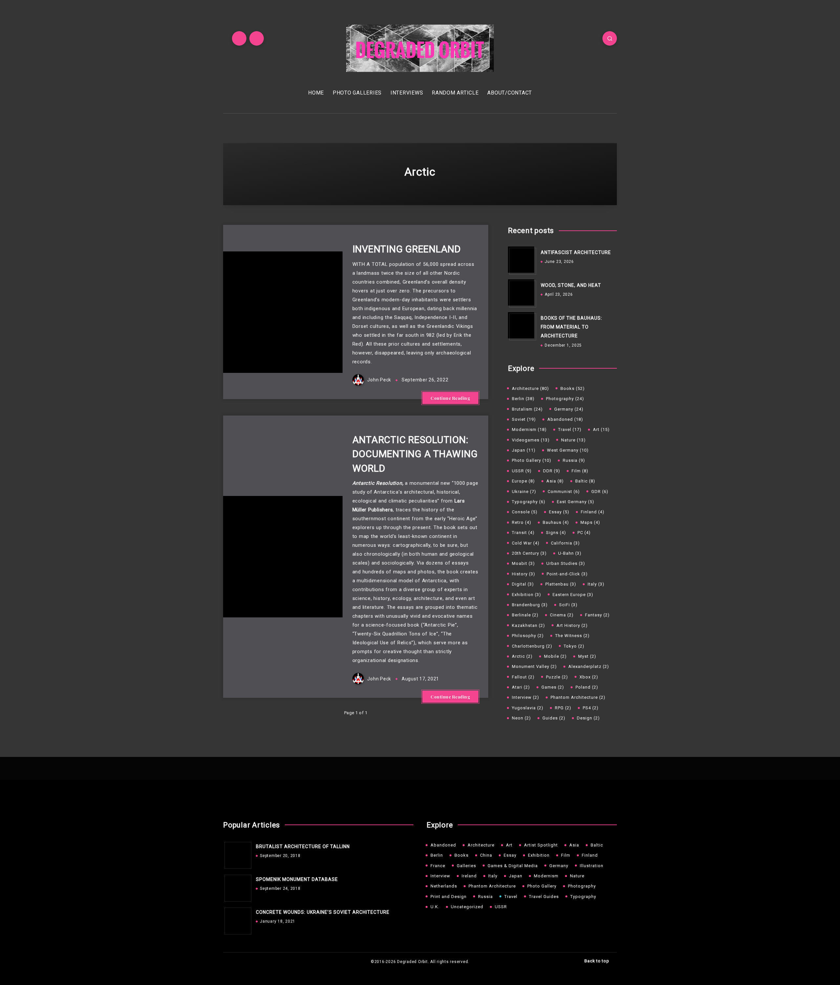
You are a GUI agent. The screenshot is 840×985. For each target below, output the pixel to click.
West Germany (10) (568, 450)
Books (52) (572, 388)
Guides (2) (553, 718)
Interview (440, 875)
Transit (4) (523, 532)
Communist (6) (564, 491)
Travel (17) (569, 429)
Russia (485, 896)
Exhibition (539, 855)
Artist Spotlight (541, 845)
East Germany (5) (575, 501)
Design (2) (588, 718)
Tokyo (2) (574, 646)
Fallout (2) (523, 677)
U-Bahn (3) (569, 553)
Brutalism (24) (527, 409)
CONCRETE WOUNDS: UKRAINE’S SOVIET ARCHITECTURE (322, 912)
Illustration (591, 865)
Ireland (469, 875)
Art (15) (601, 429)
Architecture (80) (530, 388)
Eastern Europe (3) (573, 594)
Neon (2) (521, 718)
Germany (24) (568, 409)
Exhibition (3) (526, 594)
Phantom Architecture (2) (578, 697)
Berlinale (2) (525, 614)
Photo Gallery (541, 886)
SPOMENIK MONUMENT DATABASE (297, 879)
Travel (510, 896)
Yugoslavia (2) (527, 707)
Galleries (466, 865)
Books (461, 855)
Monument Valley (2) (534, 666)
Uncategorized (467, 906)
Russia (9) (574, 460)
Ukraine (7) (524, 491)
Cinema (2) (562, 614)
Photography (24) (565, 398)
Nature (577, 875)
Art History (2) (572, 625)
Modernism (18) (529, 429)
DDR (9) (551, 470)
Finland (590, 855)
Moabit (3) (523, 563)
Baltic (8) (585, 481)
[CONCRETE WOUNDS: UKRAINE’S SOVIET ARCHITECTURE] (236, 919)
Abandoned (443, 845)
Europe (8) (523, 481)
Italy (492, 875)
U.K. (434, 906)
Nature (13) (573, 440)
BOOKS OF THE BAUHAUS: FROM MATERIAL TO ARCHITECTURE (571, 327)
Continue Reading (450, 398)
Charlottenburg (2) (532, 646)
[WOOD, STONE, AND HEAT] (521, 292)
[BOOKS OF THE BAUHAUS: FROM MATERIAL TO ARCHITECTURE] (521, 325)
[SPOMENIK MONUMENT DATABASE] (236, 886)
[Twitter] (239, 38)
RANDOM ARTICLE (455, 93)
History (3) (523, 573)
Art (509, 845)
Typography (583, 896)
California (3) (565, 543)
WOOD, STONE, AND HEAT (571, 285)
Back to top (597, 960)
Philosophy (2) (528, 635)
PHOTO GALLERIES (357, 93)
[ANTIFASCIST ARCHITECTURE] (521, 259)
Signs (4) (556, 532)
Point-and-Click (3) (567, 573)
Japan (515, 875)
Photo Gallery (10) (531, 460)
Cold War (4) (525, 543)
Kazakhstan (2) (528, 625)
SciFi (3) (568, 604)
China (486, 855)
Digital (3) (523, 584)
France (437, 865)
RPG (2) (563, 707)
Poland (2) (587, 687)
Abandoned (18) (565, 419)
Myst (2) (587, 656)
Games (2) (552, 687)
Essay (510, 855)
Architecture (481, 845)
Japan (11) (524, 450)
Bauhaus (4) (556, 522)
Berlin (436, 855)
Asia (574, 845)
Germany (558, 865)
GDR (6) (599, 491)
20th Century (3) (529, 553)
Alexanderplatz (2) (588, 666)
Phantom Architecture (492, 886)
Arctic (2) (522, 656)
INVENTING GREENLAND (406, 249)
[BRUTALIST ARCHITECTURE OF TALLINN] (236, 854)
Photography (582, 886)
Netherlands (443, 886)
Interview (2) (525, 697)
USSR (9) (522, 470)
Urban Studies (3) (565, 563)
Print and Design (448, 896)
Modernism (546, 875)
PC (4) (584, 532)
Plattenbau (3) (560, 584)
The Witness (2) (572, 635)
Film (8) (580, 470)
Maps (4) (590, 522)
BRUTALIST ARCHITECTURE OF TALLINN (303, 846)
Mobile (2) (555, 656)
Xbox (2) (588, 677)
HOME (316, 93)
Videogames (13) (531, 440)
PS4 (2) (590, 707)
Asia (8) (555, 481)
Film (565, 855)
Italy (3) (596, 584)
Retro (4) (521, 522)
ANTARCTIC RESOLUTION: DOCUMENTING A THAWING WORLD (415, 454)
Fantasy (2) (597, 614)
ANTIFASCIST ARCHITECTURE (576, 252)
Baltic (597, 845)
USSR (501, 906)
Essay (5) (559, 511)
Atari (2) (521, 687)
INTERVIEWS (406, 93)
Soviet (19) (524, 419)
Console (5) (524, 511)
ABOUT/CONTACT (509, 93)
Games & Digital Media (513, 865)
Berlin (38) (523, 398)
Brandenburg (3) (530, 604)
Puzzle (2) (557, 677)
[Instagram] (256, 38)
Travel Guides (544, 896)
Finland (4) (592, 511)
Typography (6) (528, 501)
